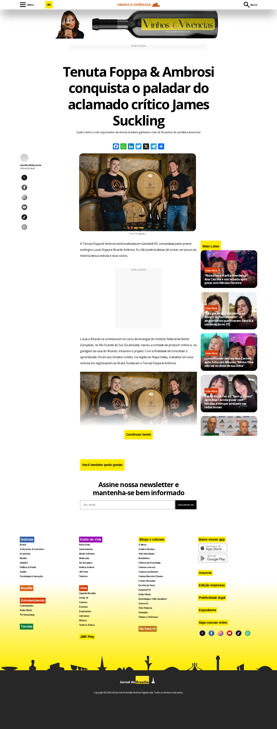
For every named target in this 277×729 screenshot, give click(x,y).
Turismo (83, 576)
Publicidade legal (212, 598)
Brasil (23, 544)
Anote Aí (83, 598)
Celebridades (27, 605)
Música (83, 620)
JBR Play (87, 637)
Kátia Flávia (211, 270)
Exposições (85, 611)
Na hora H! (147, 629)
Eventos (83, 607)
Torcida (26, 626)
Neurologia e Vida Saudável (152, 599)
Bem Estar (84, 544)
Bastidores (144, 558)
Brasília (26, 588)
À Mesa (142, 544)
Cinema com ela (146, 567)
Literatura (84, 616)
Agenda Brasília (87, 593)
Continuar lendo (138, 434)
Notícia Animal (86, 567)
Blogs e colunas (152, 539)
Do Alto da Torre (146, 585)
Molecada (84, 558)
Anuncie (205, 573)
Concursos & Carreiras (32, 549)
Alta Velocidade (146, 553)
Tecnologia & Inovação (31, 576)
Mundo (23, 558)
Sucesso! (143, 603)
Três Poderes (145, 608)
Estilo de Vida (90, 539)
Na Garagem (85, 562)
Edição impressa (212, 585)
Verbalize (143, 612)
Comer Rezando (146, 581)
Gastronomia (86, 549)
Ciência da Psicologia (149, 562)
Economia (25, 553)
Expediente (207, 610)
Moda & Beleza (87, 553)
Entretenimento (33, 600)
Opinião (24, 562)
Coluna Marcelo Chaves (150, 576)
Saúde (23, 572)
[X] (146, 146)
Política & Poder (28, 567)
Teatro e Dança (87, 625)
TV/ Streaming (27, 614)
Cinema (83, 602)
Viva (83, 588)
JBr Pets (83, 572)
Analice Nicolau (146, 549)
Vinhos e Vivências (148, 617)
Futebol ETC (144, 590)
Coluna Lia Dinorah (148, 572)
